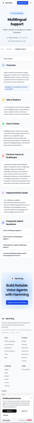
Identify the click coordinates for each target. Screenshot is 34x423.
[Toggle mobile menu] (31, 3)
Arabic (6, 379)
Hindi (5, 373)
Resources (25, 354)
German (6, 386)
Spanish (6, 376)
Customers (25, 351)
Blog (5, 357)
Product (24, 341)
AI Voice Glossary (9, 351)
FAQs (6, 354)
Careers (24, 361)
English (6, 369)
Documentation (9, 344)
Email (3, 394)
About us (24, 357)
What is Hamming (9, 341)
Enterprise (25, 348)
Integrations (8, 348)
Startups (24, 344)
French (6, 382)
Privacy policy (26, 369)
